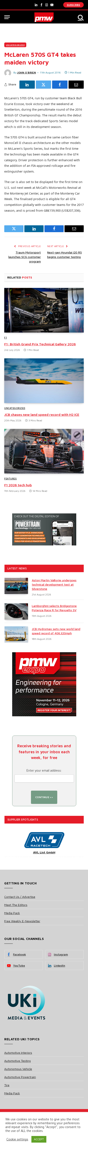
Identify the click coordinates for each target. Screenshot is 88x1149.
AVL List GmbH (44, 852)
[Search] (80, 17)
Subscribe (73, 4)
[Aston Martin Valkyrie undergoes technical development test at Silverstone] (16, 586)
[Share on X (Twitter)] (43, 85)
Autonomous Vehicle (18, 1069)
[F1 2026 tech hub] (44, 451)
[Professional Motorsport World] (44, 17)
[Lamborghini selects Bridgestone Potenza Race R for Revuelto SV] (16, 611)
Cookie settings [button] (17, 1139)
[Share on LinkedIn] (27, 85)
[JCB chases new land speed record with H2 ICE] (44, 380)
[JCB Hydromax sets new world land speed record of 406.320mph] (16, 634)
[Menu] (7, 17)
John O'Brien (26, 72)
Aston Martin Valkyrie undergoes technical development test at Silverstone (54, 584)
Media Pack (12, 913)
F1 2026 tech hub (18, 485)
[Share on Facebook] (59, 85)
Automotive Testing (17, 1061)
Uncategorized (15, 45)
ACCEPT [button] (39, 1139)
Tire (6, 1085)
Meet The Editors (15, 905)
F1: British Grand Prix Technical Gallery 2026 (40, 344)
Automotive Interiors (18, 1052)
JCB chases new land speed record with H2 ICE (41, 414)
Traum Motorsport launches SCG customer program (24, 257)
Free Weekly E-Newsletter (22, 921)
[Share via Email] (76, 85)
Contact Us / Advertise (19, 896)
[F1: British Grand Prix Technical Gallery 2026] (44, 310)
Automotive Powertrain (20, 1077)
